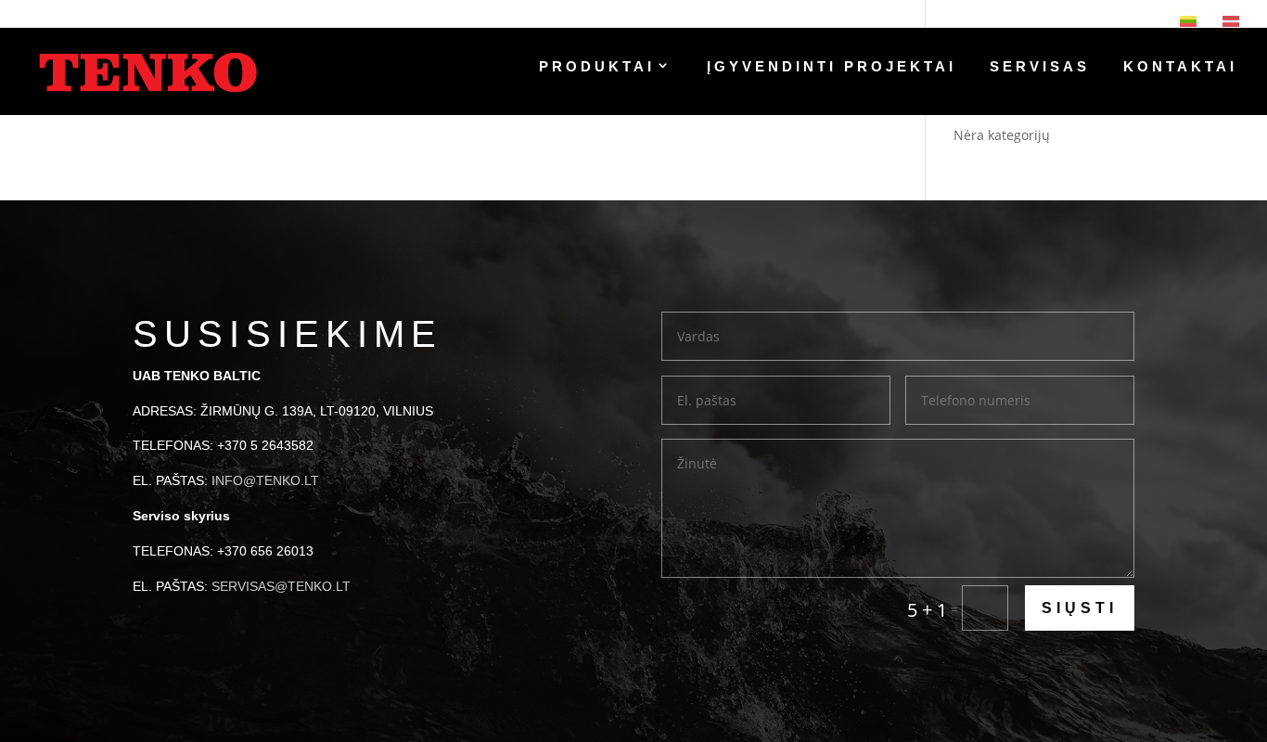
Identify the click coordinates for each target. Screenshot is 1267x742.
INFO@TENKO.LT (265, 480)
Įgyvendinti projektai (831, 67)
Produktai (597, 67)
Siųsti (1080, 608)
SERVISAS (1040, 67)
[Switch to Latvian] (1230, 21)
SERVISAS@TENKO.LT (281, 586)
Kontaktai (1180, 67)
